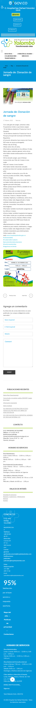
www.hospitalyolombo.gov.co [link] (16, 235)
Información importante (10, 403)
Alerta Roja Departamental (10, 395)
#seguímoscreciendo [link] (9, 246)
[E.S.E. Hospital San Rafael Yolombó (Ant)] (18, 43)
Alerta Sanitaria (7, 406)
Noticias (18, 120)
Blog (12, 65)
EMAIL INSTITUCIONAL (12, 685)
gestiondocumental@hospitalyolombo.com (17, 554)
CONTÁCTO (9, 514)
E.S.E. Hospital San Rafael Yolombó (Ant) (18, 9)
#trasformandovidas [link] (9, 244)
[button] (2, 7)
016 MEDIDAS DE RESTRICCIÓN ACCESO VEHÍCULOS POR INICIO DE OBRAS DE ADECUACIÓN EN (15, 410)
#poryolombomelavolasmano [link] (12, 242)
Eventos (5, 500)
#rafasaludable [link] (8, 237)
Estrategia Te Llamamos (9, 495)
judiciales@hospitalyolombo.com (14, 560)
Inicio (6, 65)
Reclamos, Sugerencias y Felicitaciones (14, 496)
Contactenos (9, 634)
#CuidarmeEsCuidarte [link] (10, 240)
